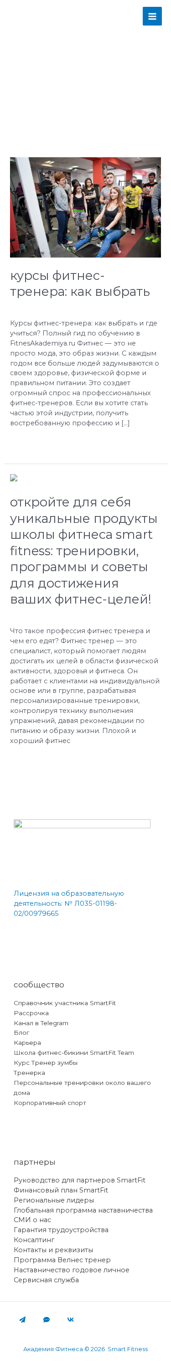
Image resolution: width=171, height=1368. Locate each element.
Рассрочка (31, 1013)
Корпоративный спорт (50, 1102)
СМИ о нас (32, 1220)
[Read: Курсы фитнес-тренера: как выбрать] (85, 207)
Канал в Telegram (41, 1023)
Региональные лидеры (54, 1200)
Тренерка (29, 1072)
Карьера (27, 1042)
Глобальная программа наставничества (83, 1210)
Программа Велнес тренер (62, 1260)
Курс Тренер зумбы (46, 1062)
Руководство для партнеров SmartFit (79, 1180)
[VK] (70, 1319)
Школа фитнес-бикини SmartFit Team (74, 1052)
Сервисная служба (46, 1280)
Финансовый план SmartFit (61, 1190)
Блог (21, 1032)
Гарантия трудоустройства (61, 1230)
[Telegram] (22, 1319)
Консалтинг (34, 1240)
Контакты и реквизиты (53, 1250)
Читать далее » (35, 443)
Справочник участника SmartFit (65, 1003)
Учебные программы (47, 307)
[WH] (46, 1319)
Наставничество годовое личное (72, 1270)
